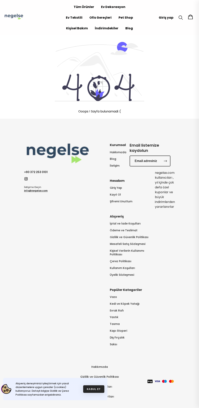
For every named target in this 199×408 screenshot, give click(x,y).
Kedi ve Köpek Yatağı (125, 304)
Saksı (113, 344)
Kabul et (93, 389)
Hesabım (117, 180)
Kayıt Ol (115, 195)
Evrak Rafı (117, 310)
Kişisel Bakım (77, 28)
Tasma (115, 324)
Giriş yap (166, 17)
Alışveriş (117, 216)
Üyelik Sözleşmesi (122, 275)
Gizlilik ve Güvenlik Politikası (129, 237)
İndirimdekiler (106, 28)
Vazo (113, 297)
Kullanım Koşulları (122, 268)
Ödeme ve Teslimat (123, 230)
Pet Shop (126, 17)
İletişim (115, 166)
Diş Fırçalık (117, 337)
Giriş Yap (116, 188)
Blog (129, 28)
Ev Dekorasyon (113, 7)
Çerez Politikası (120, 261)
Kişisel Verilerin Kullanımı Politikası (127, 252)
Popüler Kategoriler (126, 290)
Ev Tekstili (74, 17)
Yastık (114, 317)
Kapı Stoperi (118, 331)
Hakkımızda (118, 152)
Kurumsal (118, 145)
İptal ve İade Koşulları (125, 223)
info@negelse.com (36, 190)
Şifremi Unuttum (121, 201)
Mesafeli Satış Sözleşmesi (127, 244)
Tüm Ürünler (84, 7)
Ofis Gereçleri (100, 17)
